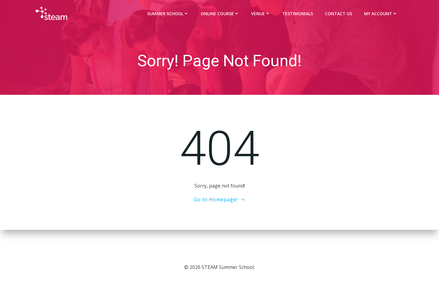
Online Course (217, 13)
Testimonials (297, 13)
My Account (378, 13)
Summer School (165, 13)
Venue (258, 13)
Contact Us (338, 13)
